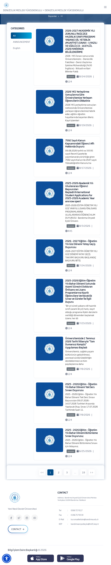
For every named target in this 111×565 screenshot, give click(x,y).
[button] (7, 558)
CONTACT (63, 492)
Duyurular (52, 16)
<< (42, 472)
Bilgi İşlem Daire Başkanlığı (23, 550)
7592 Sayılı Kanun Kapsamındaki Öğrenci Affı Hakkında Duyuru (79, 143)
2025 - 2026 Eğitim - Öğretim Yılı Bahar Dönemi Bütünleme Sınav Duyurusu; (81, 433)
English (16, 48)
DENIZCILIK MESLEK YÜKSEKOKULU (22, 10)
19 (83, 472)
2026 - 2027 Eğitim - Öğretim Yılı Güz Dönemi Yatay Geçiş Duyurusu (81, 244)
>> (91, 472)
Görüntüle (71, 77)
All (14, 35)
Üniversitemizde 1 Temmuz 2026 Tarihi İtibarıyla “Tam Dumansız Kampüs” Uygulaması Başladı (80, 342)
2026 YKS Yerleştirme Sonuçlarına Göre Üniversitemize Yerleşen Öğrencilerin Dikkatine (78, 96)
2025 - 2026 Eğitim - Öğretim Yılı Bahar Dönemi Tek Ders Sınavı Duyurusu (81, 387)
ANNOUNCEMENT (21, 41)
